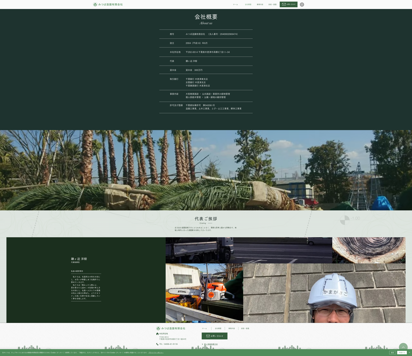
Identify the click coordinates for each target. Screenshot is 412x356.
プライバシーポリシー (156, 352)
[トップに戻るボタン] (403, 347)
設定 (392, 352)
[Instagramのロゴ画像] (302, 4)
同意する (402, 352)
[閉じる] (409, 352)
